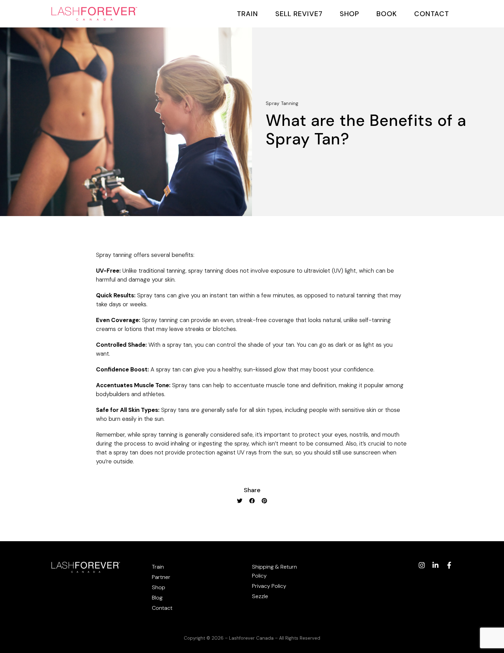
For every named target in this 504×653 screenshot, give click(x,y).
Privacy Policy (269, 586)
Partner (161, 577)
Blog (157, 597)
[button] (239, 501)
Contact (431, 13)
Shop (349, 13)
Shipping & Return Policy (274, 571)
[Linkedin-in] (435, 565)
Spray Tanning (282, 103)
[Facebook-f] (449, 565)
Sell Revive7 (299, 13)
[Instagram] (421, 565)
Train (247, 13)
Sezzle (260, 596)
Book (386, 13)
